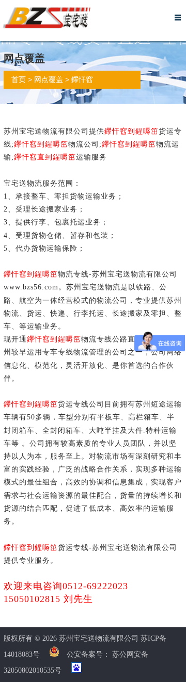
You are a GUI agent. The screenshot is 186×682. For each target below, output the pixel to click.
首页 (18, 80)
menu (178, 17)
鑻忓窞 (82, 80)
